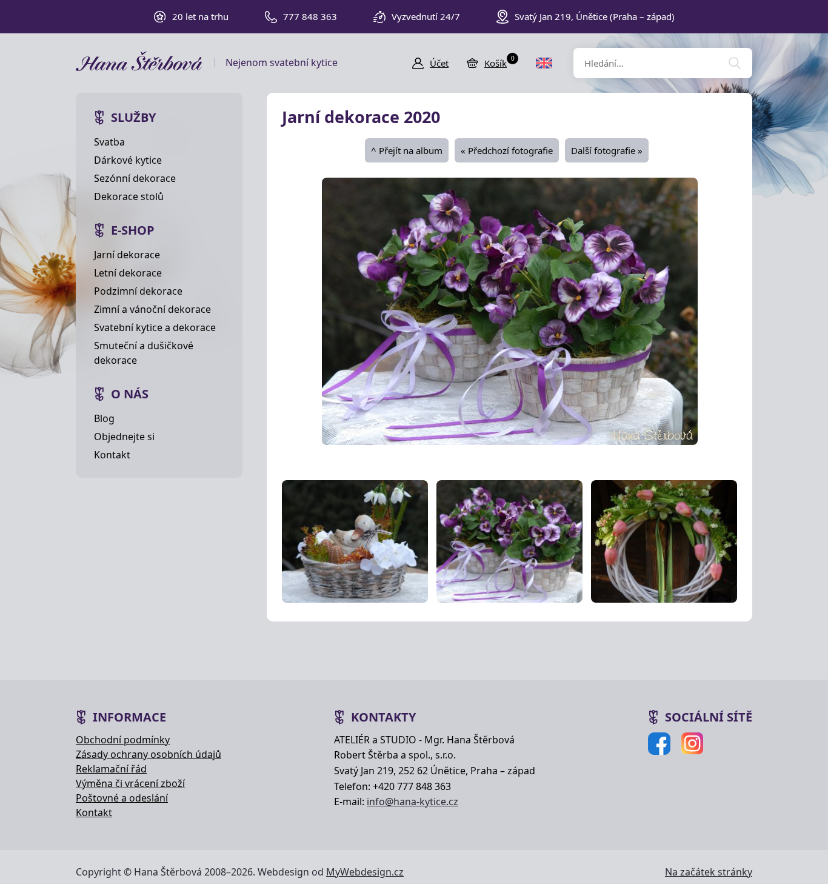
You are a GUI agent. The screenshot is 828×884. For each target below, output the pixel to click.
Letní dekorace (128, 273)
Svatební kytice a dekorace (155, 327)
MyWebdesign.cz (365, 872)
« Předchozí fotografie (507, 150)
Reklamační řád (111, 768)
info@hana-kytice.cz (412, 801)
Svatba (109, 142)
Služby (133, 117)
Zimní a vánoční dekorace (152, 309)
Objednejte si (124, 436)
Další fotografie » (607, 150)
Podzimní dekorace (138, 291)
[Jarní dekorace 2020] (510, 310)
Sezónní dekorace (135, 178)
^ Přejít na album (406, 150)
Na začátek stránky (708, 872)
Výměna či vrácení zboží (130, 783)
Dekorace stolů (129, 196)
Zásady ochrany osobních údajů (148, 754)
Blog (104, 418)
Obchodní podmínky (123, 739)
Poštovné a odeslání (122, 798)
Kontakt (112, 454)
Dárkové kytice (128, 160)
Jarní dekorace (127, 254)
